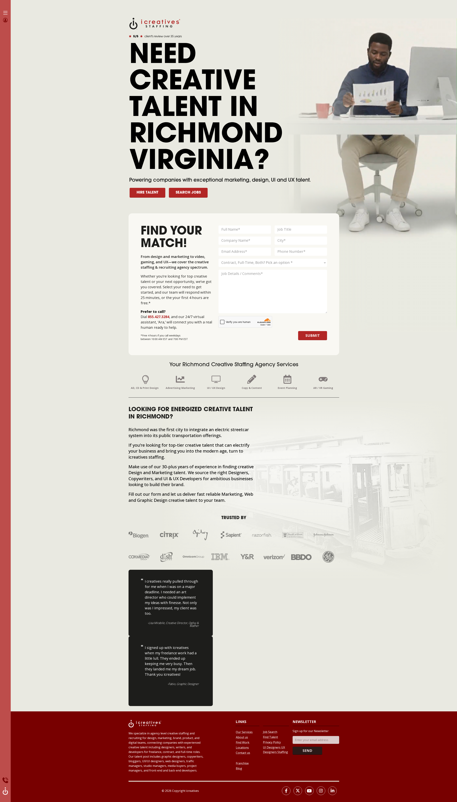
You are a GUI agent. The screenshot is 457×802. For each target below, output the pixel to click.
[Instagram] (321, 790)
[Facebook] (286, 790)
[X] (297, 790)
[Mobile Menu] (5, 13)
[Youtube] (309, 790)
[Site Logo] (154, 23)
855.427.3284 (158, 316)
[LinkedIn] (332, 790)
